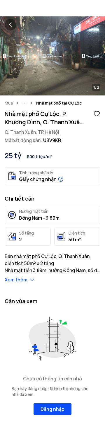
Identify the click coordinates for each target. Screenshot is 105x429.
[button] (96, 113)
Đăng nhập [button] (52, 409)
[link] (59, 103)
